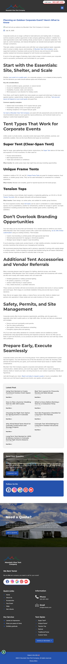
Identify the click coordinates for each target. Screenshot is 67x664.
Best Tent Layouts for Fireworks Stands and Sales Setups (47, 392)
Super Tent (47, 150)
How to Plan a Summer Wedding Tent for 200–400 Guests (18, 403)
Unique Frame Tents (33, 175)
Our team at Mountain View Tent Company (16, 113)
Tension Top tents (8, 197)
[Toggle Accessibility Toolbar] (4, 652)
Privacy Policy (33, 660)
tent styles (27, 204)
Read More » (9, 397)
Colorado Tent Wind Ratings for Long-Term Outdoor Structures (47, 424)
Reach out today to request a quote (33, 376)
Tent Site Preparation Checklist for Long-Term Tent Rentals (48, 413)
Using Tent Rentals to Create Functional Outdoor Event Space (18, 392)
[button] (62, 7)
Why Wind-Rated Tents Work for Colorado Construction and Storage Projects (18, 425)
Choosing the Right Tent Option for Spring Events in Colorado (18, 413)
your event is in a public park (18, 77)
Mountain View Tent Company (15, 10)
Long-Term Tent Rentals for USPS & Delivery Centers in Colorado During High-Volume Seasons (18, 438)
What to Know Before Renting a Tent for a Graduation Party (47, 403)
